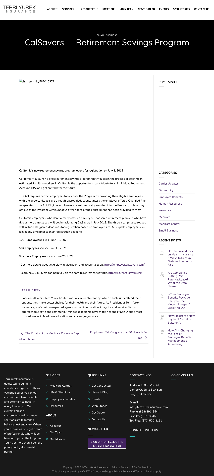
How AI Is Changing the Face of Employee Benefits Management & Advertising (180, 337)
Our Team (56, 432)
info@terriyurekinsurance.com (149, 407)
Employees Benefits (62, 399)
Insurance (165, 210)
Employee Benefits (171, 197)
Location (108, 9)
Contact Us (201, 9)
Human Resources (170, 204)
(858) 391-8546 (145, 416)
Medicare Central (169, 224)
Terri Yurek (31, 290)
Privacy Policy (120, 467)
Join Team (127, 9)
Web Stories (181, 9)
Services (68, 9)
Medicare (164, 217)
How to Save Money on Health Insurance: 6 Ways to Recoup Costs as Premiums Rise (181, 258)
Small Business (107, 35)
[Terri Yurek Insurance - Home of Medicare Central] (19, 9)
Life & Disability (60, 392)
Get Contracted (101, 386)
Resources (88, 9)
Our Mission (57, 439)
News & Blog (146, 9)
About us (55, 426)
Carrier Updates (169, 184)
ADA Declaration (141, 467)
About (51, 9)
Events (164, 9)
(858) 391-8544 (149, 411)
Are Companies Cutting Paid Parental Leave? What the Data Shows (178, 279)
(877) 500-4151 (152, 421)
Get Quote (98, 412)
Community (166, 190)
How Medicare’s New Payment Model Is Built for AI (181, 319)
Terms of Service (144, 471)
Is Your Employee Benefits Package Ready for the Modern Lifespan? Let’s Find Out (179, 301)
